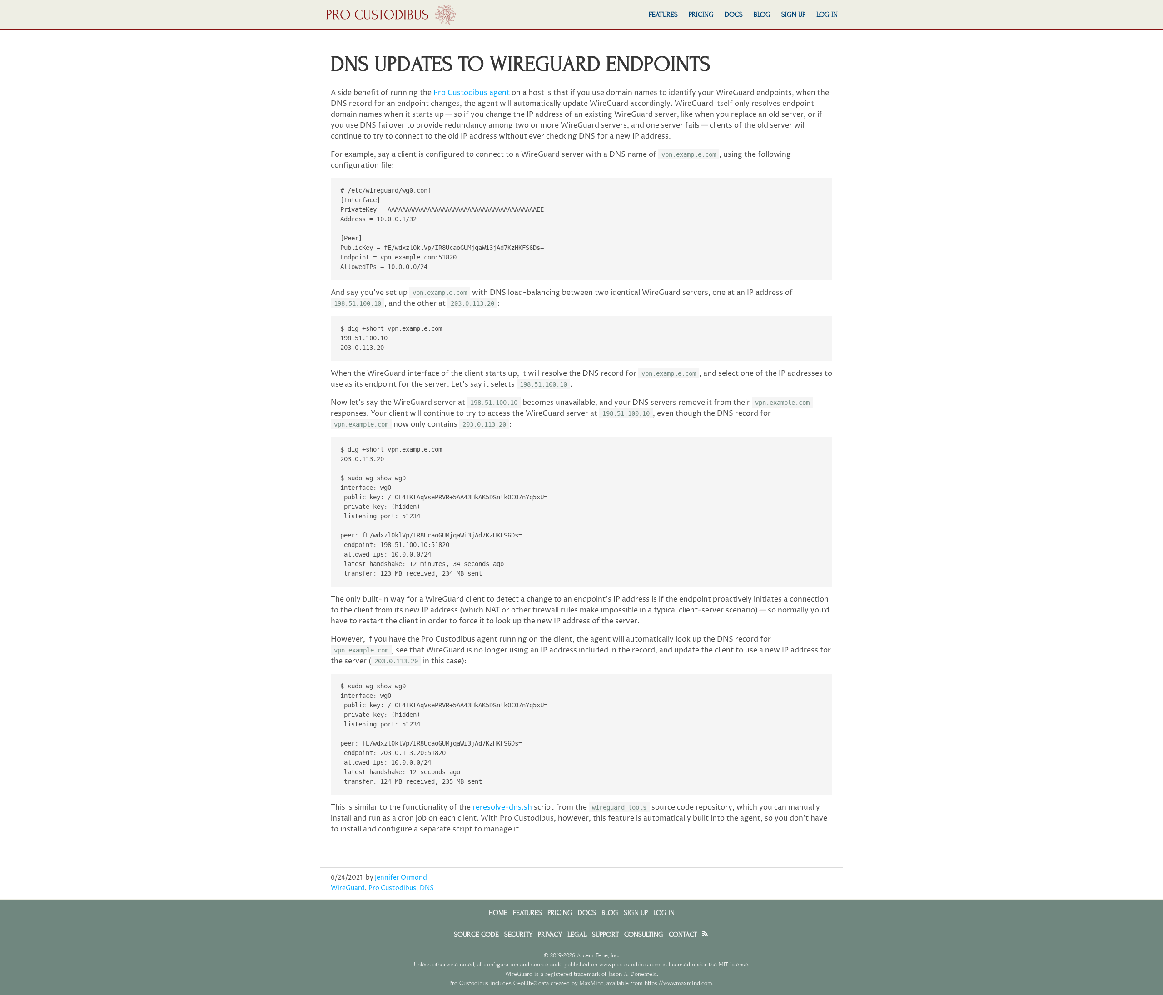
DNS (427, 888)
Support (605, 934)
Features (663, 14)
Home (497, 913)
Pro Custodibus (392, 888)
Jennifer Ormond (401, 877)
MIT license (733, 964)
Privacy (550, 934)
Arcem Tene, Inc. (598, 955)
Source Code (476, 934)
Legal (576, 934)
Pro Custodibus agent (471, 93)
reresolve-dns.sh (502, 807)
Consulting (643, 934)
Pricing (701, 14)
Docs (734, 14)
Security (518, 934)
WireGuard (348, 888)
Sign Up (793, 14)
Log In (827, 14)
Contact (683, 934)
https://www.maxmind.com (678, 983)
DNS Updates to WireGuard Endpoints (521, 64)
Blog (762, 14)
